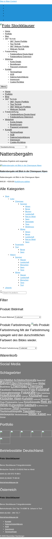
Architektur (6, 380)
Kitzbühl (45, 396)
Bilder (41, 383)
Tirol (15, 408)
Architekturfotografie (25, 380)
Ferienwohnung (20, 389)
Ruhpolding (16, 405)
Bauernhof (41, 380)
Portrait (20, 402)
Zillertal (49, 414)
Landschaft (36, 399)
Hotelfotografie (10, 395)
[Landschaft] (36, 436)
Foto (32, 389)
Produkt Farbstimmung (9, 348)
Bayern (6, 383)
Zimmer (3, 417)
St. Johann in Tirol (41, 405)
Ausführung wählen (22, 182)
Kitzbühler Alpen (11, 398)
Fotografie (28, 392)
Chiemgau (19, 386)
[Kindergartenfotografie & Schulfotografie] (47, 436)
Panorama (45, 399)
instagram (24, 396)
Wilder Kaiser (37, 414)
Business (5, 386)
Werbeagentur (7, 414)
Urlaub (38, 411)
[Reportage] (16, 436)
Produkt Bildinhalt (7, 317)
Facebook (5, 389)
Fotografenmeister (10, 392)
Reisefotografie (32, 402)
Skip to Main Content (8, 1)
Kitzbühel (35, 395)
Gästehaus (45, 393)
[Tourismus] (5, 436)
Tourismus (25, 408)
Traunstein (29, 411)
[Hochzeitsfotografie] (5, 443)
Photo (2, 402)
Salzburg (30, 405)
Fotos (38, 393)
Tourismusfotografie (11, 411)
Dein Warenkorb (15, 20)
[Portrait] (26, 436)
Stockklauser (6, 408)
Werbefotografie (21, 414)
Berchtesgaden (22, 383)
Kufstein (27, 398)
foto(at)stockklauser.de (9, 482)
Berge (35, 383)
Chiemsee (35, 386)
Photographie (11, 402)
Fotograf (42, 389)
